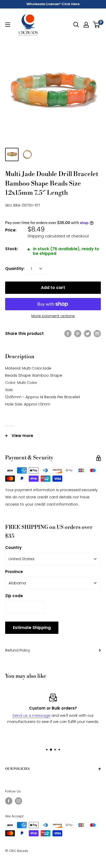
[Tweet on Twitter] (87, 333)
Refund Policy (17, 650)
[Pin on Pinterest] (77, 333)
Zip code (14, 595)
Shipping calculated (46, 236)
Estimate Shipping (32, 628)
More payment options (53, 315)
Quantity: (14, 268)
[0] (96, 25)
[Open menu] (7, 25)
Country (13, 547)
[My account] (86, 24)
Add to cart (53, 287)
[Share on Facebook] (68, 333)
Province (14, 571)
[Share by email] (97, 333)
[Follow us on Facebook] (8, 801)
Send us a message (31, 715)
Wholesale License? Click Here (53, 4)
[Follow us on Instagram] (18, 801)
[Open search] (76, 24)
